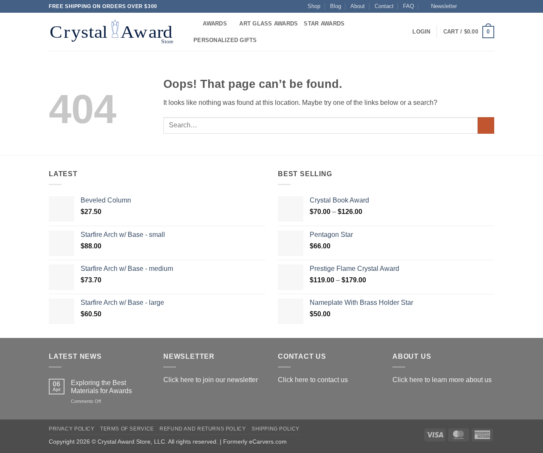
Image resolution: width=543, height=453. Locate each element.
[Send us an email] (490, 6)
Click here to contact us (313, 379)
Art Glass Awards (268, 23)
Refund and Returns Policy (203, 429)
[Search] (193, 24)
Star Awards (324, 23)
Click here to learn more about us (442, 379)
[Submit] (486, 125)
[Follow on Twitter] (481, 6)
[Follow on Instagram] (473, 6)
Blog (335, 6)
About (357, 6)
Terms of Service (127, 429)
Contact (384, 6)
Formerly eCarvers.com (255, 441)
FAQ (408, 6)
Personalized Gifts (225, 40)
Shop (314, 6)
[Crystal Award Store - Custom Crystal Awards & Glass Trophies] (113, 32)
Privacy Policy (72, 429)
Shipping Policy (275, 429)
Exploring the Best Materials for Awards (101, 386)
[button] (440, 6)
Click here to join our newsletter (210, 379)
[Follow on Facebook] (465, 6)
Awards (215, 23)
